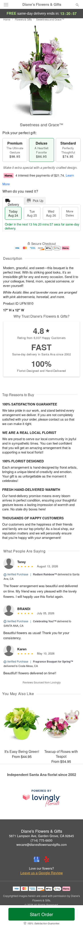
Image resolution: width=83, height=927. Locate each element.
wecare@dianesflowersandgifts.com (41, 844)
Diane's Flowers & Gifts (41, 4)
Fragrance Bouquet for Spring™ (53, 661)
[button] (74, 917)
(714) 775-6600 (41, 840)
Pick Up (38, 200)
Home (6, 19)
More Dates (70, 213)
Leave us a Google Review (41, 873)
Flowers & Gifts (23, 19)
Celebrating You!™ (44, 621)
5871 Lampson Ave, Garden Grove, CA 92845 (41, 836)
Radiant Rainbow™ (45, 574)
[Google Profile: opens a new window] (37, 859)
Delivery (13, 203)
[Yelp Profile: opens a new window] (46, 859)
